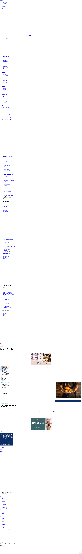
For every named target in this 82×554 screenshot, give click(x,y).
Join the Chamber (4, 7)
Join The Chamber (53, 411)
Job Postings (40, 411)
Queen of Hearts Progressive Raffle (7, 438)
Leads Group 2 (5, 444)
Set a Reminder (68, 400)
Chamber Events (4, 3)
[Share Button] (5, 379)
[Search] (0, 343)
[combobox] (4, 342)
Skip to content (2, 0)
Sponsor (8, 114)
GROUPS (4, 287)
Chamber (1, 509)
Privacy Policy (4, 524)
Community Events (2, 449)
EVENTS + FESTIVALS (27, 35)
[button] (42, 33)
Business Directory (4, 2)
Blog (2, 4)
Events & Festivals (9, 156)
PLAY (3, 86)
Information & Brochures (46, 411)
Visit (0, 496)
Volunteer (8, 117)
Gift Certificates (2, 447)
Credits (3, 523)
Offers (1, 452)
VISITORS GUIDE (27, 36)
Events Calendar (35, 411)
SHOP (3, 72)
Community (1, 516)
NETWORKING (6, 254)
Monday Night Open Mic (6, 441)
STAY (3, 96)
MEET (3, 105)
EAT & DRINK (5, 57)
